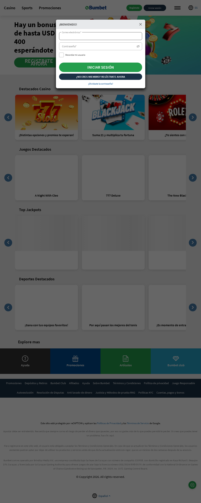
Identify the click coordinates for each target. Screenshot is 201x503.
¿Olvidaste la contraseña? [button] (100, 83)
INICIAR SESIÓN (100, 67)
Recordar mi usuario (75, 54)
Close (140, 24)
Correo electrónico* (71, 32)
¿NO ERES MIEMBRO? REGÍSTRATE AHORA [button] (100, 76)
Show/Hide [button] (138, 47)
